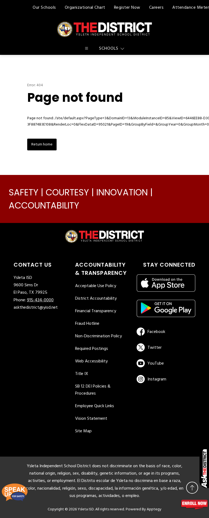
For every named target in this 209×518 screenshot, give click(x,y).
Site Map (83, 431)
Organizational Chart (85, 7)
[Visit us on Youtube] (165, 363)
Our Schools (44, 7)
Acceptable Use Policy (95, 286)
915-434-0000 (40, 300)
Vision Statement (91, 418)
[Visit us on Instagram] (166, 379)
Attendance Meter (190, 7)
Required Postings (91, 348)
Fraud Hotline (87, 323)
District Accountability (96, 298)
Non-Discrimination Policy (98, 336)
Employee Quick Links (94, 406)
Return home (42, 144)
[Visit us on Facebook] (165, 331)
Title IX (81, 373)
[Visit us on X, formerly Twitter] (165, 347)
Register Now (127, 7)
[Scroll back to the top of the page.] (192, 488)
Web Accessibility (91, 361)
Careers (156, 7)
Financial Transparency (95, 311)
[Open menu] (87, 48)
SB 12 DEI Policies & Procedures (92, 390)
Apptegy (154, 509)
